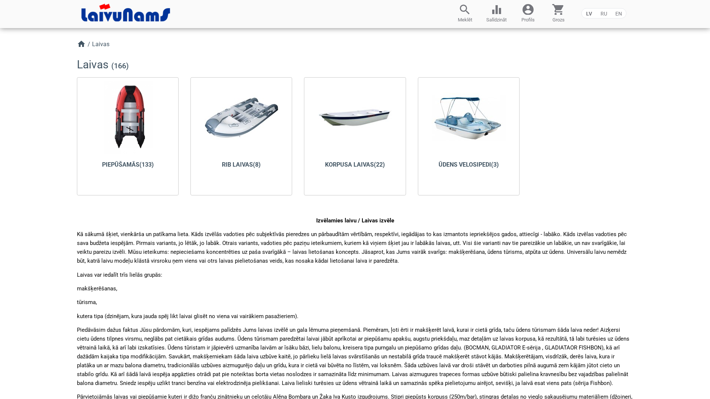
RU (604, 14)
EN (618, 14)
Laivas (100, 44)
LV (589, 14)
